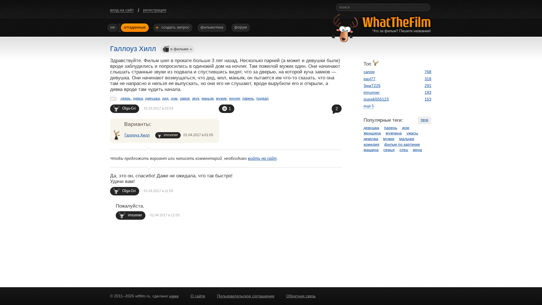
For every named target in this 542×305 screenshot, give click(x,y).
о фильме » (181, 49)
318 (428, 79)
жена (417, 149)
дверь (126, 98)
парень (248, 98)
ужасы (412, 133)
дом (174, 98)
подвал (262, 98)
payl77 (369, 79)
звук (195, 98)
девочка (371, 138)
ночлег (234, 98)
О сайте (198, 296)
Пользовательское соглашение (245, 296)
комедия (371, 144)
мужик (221, 98)
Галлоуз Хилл (137, 135)
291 (428, 85)
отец (403, 149)
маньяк (208, 98)
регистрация (154, 10)
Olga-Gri (129, 108)
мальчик (406, 138)
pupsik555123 (376, 99)
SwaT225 (372, 85)
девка (138, 98)
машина (371, 149)
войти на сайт (262, 158)
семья (389, 149)
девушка (152, 98)
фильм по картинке (402, 144)
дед (165, 98)
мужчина (394, 133)
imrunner (171, 135)
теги (424, 119)
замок (185, 98)
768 (428, 71)
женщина (372, 133)
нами (174, 296)
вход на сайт (122, 10)
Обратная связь (301, 296)
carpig (369, 71)
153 (428, 99)
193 (428, 92)
